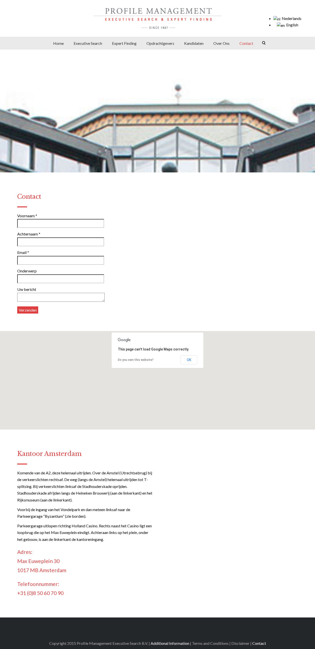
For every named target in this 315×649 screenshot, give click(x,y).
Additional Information (170, 643)
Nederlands (290, 18)
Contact (246, 43)
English (291, 24)
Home (58, 43)
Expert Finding (124, 43)
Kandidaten (194, 43)
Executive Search (88, 43)
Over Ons (221, 43)
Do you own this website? (136, 360)
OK (189, 360)
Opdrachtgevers (160, 43)
